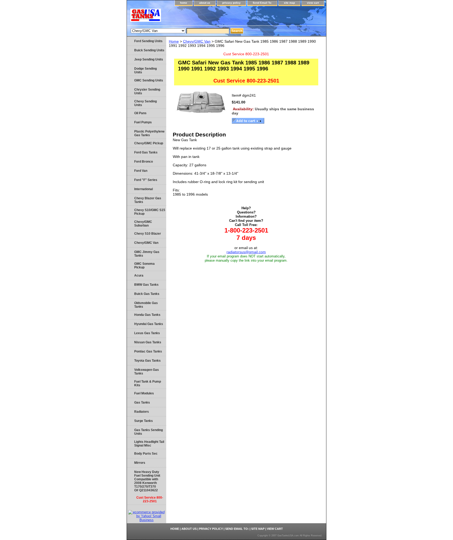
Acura (138, 275)
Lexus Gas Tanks (147, 333)
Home (174, 41)
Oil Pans (140, 113)
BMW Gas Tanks (146, 284)
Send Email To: (262, 2)
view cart (313, 2)
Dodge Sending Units (145, 70)
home (183, 2)
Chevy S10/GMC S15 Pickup (149, 212)
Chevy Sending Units (145, 103)
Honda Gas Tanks (147, 315)
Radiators (141, 412)
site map (289, 2)
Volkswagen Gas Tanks (146, 371)
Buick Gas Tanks (146, 294)
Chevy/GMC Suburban (143, 223)
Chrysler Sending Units (147, 91)
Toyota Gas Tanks (147, 360)
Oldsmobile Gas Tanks (146, 304)
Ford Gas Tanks (146, 152)
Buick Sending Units (149, 50)
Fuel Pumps (143, 122)
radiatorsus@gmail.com (246, 252)
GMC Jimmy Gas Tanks (146, 253)
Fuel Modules (144, 393)
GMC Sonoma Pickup (144, 265)
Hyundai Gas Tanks (148, 324)
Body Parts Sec (146, 453)
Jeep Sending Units (148, 59)
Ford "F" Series (145, 180)
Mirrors (139, 463)
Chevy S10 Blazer (147, 233)
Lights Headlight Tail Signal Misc (149, 443)
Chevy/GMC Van (197, 41)
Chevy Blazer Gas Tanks (147, 200)
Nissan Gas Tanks (147, 342)
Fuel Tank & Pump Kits (147, 383)
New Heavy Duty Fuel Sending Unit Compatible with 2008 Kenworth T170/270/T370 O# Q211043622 (148, 486)
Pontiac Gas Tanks (148, 351)
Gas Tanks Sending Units (148, 432)
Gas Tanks (142, 402)
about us (204, 2)
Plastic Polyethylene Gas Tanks (149, 133)
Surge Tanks (143, 421)
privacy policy (231, 2)
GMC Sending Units (148, 80)
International (143, 189)
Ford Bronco (143, 161)
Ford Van (140, 171)
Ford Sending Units (148, 41)
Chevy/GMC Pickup (148, 143)
